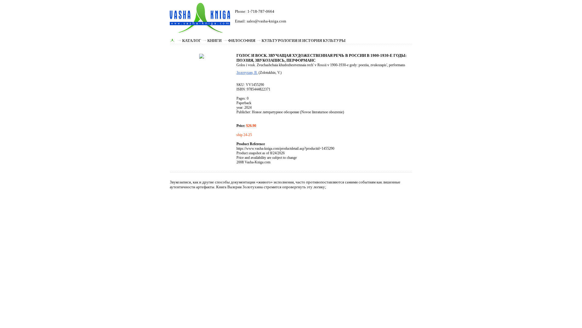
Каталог (191, 40)
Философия (241, 40)
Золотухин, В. (247, 72)
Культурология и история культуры (304, 40)
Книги (214, 40)
